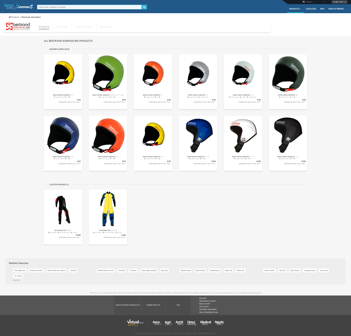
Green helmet (269, 270)
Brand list (202, 298)
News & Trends (336, 8)
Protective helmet (36, 270)
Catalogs (311, 8)
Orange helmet (309, 270)
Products (294, 8)
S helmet (133, 270)
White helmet (186, 270)
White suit (240, 270)
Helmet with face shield (56, 270)
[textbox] (89, 7)
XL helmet (18, 276)
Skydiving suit (215, 270)
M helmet (121, 270)
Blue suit (164, 270)
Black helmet (200, 270)
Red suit (282, 270)
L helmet (73, 270)
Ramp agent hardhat (149, 270)
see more (16, 280)
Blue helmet (294, 270)
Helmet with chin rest (105, 270)
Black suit (228, 270)
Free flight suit (20, 270)
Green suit (324, 270)
